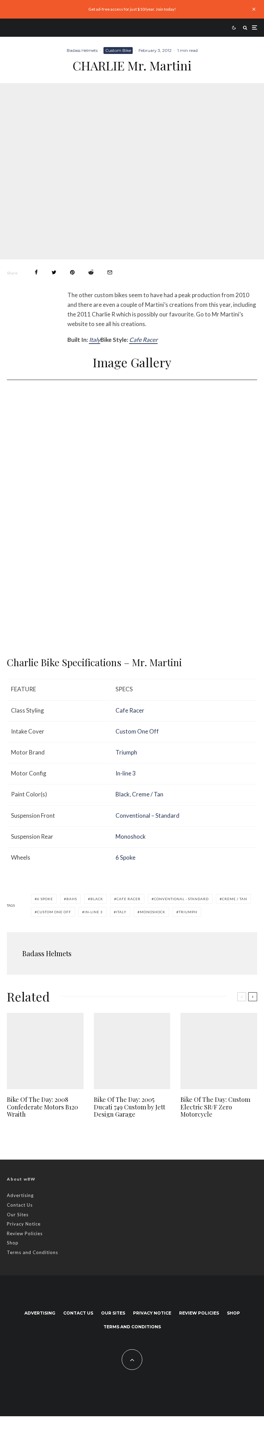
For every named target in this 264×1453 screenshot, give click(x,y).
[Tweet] (54, 272)
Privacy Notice (24, 1224)
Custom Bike (118, 50)
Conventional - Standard (181, 899)
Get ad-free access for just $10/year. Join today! (132, 9)
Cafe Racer (143, 339)
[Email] (109, 272)
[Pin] (72, 272)
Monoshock (131, 836)
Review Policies (25, 1233)
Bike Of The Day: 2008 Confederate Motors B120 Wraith (42, 1107)
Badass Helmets (82, 50)
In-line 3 (126, 773)
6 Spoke (125, 857)
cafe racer (129, 899)
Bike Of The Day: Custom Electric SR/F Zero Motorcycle (215, 1107)
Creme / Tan (147, 794)
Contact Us (20, 1205)
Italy (94, 339)
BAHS (71, 899)
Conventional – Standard (147, 815)
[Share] (36, 272)
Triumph (126, 752)
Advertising (20, 1195)
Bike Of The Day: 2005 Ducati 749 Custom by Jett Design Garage (129, 1107)
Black (123, 794)
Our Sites (18, 1214)
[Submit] (91, 272)
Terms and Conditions (32, 1252)
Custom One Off (137, 731)
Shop (13, 1242)
